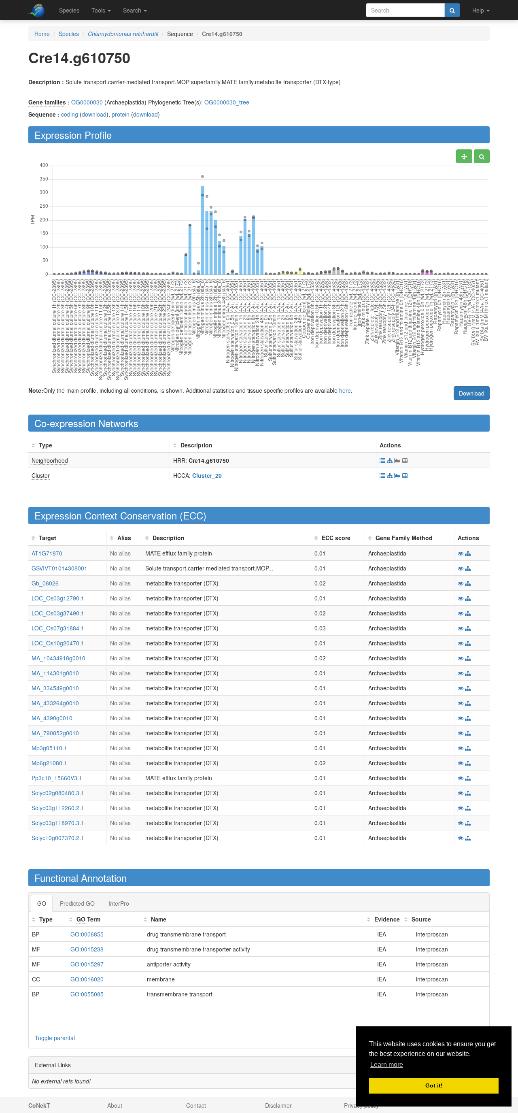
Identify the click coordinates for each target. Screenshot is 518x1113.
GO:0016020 (87, 979)
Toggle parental (55, 1038)
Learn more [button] (386, 1064)
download (94, 114)
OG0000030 (87, 102)
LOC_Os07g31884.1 (58, 628)
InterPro (118, 903)
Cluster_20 (207, 475)
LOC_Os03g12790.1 (58, 598)
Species (69, 10)
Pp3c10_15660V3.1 (57, 778)
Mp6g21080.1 (49, 763)
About (114, 1105)
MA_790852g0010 (55, 733)
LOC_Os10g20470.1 (58, 643)
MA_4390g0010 (52, 718)
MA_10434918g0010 (58, 658)
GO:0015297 (87, 964)
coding (69, 114)
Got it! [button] (434, 1085)
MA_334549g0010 (55, 688)
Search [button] (133, 10)
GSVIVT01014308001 (59, 568)
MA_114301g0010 (55, 673)
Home (42, 34)
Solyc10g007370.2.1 (58, 838)
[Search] (452, 10)
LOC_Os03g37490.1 (58, 613)
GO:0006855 (87, 934)
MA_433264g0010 (55, 703)
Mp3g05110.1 (49, 748)
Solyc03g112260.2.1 (58, 808)
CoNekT (39, 1105)
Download (471, 393)
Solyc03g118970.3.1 (58, 823)
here (345, 390)
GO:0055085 (87, 994)
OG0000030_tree (226, 102)
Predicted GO (77, 903)
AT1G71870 (47, 553)
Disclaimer (278, 1105)
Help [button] (479, 10)
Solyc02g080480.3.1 (58, 793)
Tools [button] (99, 10)
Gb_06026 (45, 583)
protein (121, 114)
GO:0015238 (87, 949)
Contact (196, 1105)
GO (41, 903)
